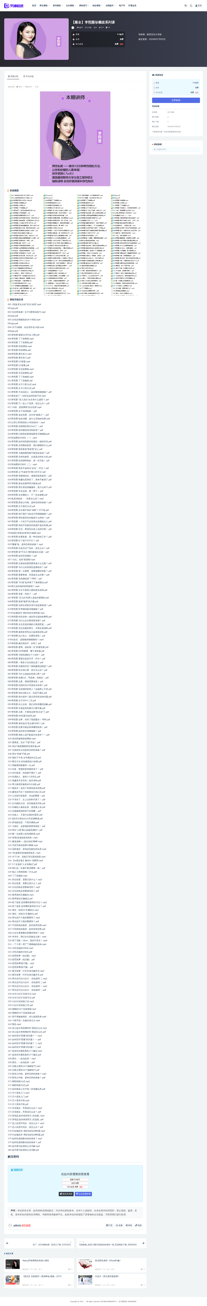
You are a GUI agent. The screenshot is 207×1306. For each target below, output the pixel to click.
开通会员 (132, 6)
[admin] (73, 27)
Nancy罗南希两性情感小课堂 (36, 1261)
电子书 (122, 6)
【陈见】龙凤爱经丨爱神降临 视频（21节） (43, 1276)
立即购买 (176, 100)
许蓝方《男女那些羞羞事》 (107, 1276)
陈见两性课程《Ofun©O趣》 (108, 1261)
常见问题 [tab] (30, 76)
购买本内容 (67, 1194)
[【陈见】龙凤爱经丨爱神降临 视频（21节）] (13, 1280)
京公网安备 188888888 (127, 1301)
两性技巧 (80, 27)
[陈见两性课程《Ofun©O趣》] (85, 1264)
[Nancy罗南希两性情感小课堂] (13, 1264)
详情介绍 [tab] (14, 76)
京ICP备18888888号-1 (108, 1301)
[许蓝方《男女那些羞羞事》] (85, 1280)
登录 (200, 6)
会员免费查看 (84, 1194)
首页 (34, 6)
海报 (129, 1225)
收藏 (120, 1225)
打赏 (110, 1225)
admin (21, 1225)
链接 (139, 1225)
